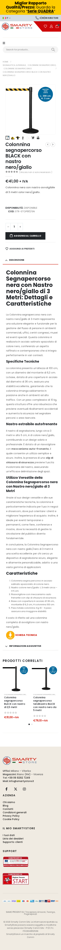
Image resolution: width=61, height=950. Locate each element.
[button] (9, 109)
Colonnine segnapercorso (15, 694)
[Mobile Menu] (5, 43)
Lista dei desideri (13, 838)
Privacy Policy (11, 816)
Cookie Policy (11, 819)
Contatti (8, 809)
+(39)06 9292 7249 (48, 17)
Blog (5, 805)
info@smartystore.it (21, 781)
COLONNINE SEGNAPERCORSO (44, 694)
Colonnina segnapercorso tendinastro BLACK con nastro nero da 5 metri (44, 704)
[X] (15, 789)
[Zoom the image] (20, 758)
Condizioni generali (14, 812)
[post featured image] (16, 678)
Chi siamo (9, 802)
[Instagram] (24, 789)
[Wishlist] (45, 26)
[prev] (47, 144)
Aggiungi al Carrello (27, 235)
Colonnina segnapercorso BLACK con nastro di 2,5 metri (14, 702)
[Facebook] (7, 789)
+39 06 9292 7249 (19, 777)
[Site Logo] (21, 26)
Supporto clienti (13, 842)
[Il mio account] (51, 26)
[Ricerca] (53, 49)
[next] (52, 144)
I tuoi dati (9, 835)
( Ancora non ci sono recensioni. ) (35, 172)
